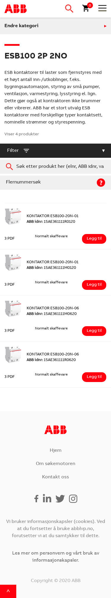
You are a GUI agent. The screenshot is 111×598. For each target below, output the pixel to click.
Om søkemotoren (55, 464)
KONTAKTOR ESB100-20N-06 (53, 309)
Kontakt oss (55, 477)
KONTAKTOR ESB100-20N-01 (52, 216)
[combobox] (55, 167)
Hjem (56, 450)
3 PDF (9, 239)
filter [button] (13, 150)
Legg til (94, 239)
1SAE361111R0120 (51, 222)
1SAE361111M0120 (51, 268)
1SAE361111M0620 (52, 314)
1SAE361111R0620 (51, 360)
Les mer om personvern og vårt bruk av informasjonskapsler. (55, 557)
